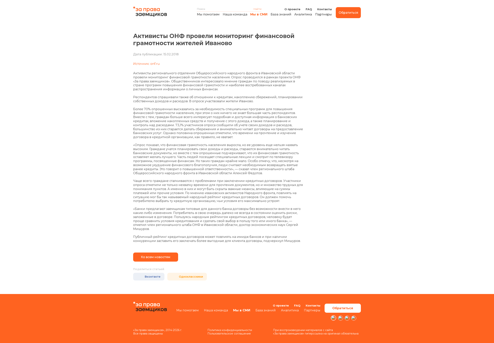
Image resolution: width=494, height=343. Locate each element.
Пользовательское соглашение (229, 333)
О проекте (292, 9)
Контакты (324, 9)
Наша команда (235, 14)
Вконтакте (153, 276)
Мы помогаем (208, 14)
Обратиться (348, 12)
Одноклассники (191, 276)
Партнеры (323, 14)
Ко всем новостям (155, 257)
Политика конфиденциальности (229, 330)
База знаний (281, 14)
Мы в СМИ (258, 14)
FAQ (309, 9)
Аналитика (303, 14)
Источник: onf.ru (146, 64)
